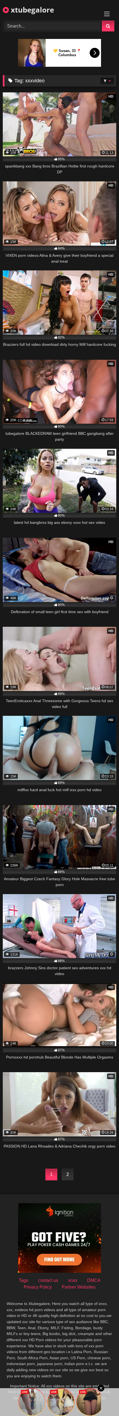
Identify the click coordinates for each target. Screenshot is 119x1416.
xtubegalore (31, 10)
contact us (48, 1280)
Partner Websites (78, 1287)
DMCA (93, 1280)
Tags (23, 1280)
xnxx (72, 1280)
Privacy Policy (38, 1287)
